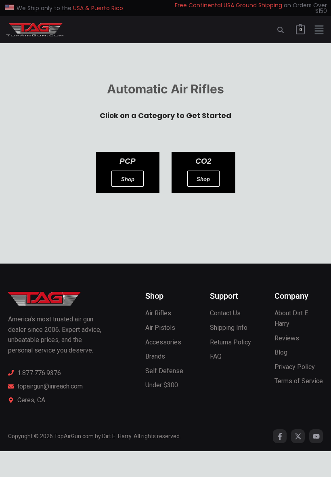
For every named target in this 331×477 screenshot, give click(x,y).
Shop (127, 179)
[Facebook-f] (280, 436)
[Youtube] (316, 436)
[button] (319, 31)
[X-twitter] (298, 436)
